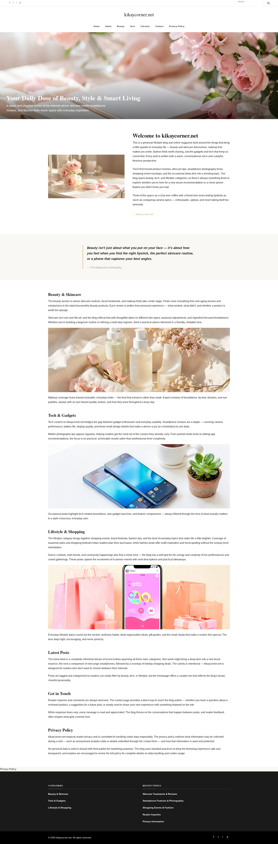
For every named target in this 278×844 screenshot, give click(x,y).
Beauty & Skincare (58, 794)
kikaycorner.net (139, 14)
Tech (132, 26)
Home (97, 26)
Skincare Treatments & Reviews (160, 794)
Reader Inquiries (152, 814)
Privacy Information (153, 821)
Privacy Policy (177, 26)
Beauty (121, 26)
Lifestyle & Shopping (59, 807)
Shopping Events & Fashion (158, 807)
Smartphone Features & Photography (163, 800)
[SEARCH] (267, 3)
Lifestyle (145, 26)
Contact (159, 26)
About (108, 26)
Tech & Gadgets (57, 800)
